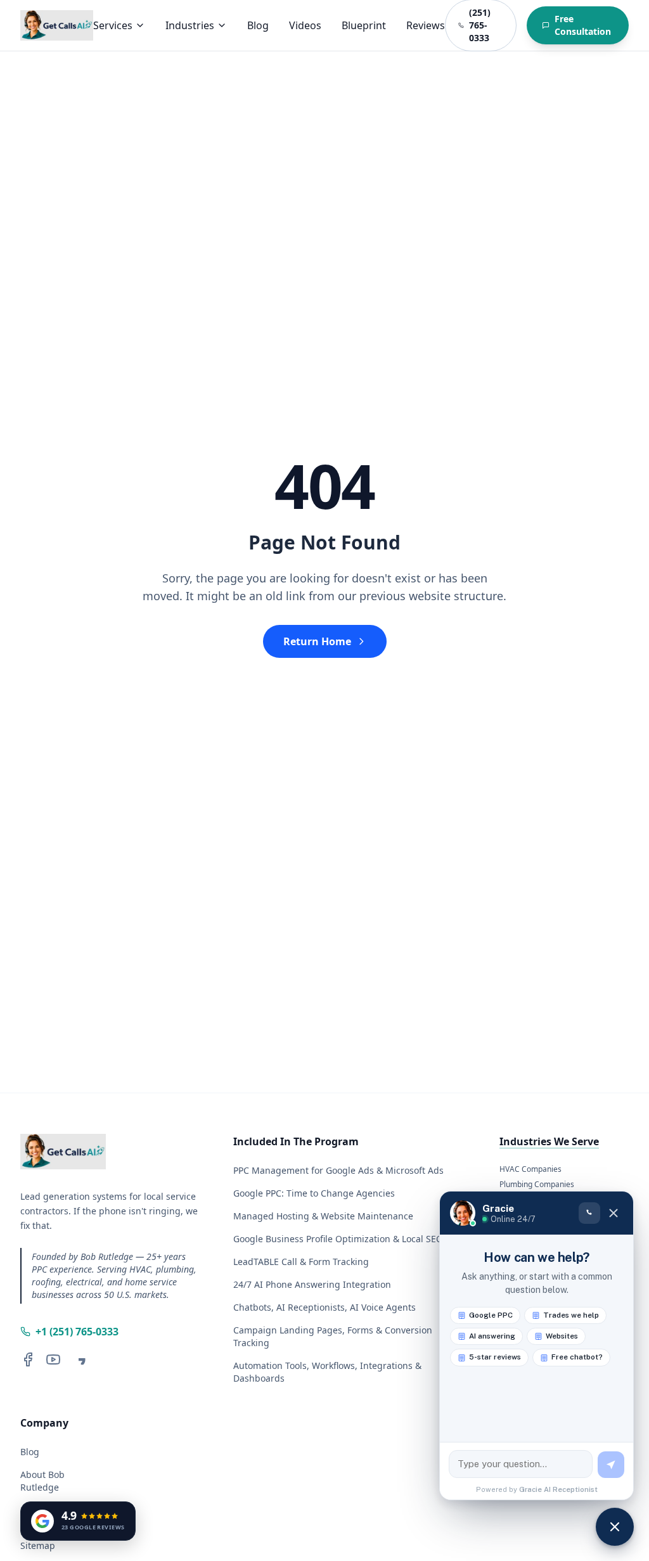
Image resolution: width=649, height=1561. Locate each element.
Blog (258, 25)
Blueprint (364, 25)
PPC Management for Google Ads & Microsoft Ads (338, 1170)
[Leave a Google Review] (78, 1359)
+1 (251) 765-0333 (77, 1332)
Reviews (425, 25)
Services (112, 25)
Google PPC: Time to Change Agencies (314, 1193)
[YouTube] (53, 1359)
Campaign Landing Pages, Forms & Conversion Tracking (332, 1336)
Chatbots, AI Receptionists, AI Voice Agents (324, 1307)
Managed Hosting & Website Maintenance (323, 1216)
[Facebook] (27, 1359)
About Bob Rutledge (42, 1480)
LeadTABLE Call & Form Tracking (301, 1262)
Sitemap (37, 1545)
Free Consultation (583, 25)
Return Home (317, 641)
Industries (189, 25)
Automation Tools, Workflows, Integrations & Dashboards (327, 1371)
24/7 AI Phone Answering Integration (312, 1284)
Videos (305, 25)
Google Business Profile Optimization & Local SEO (338, 1239)
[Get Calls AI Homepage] (56, 25)
